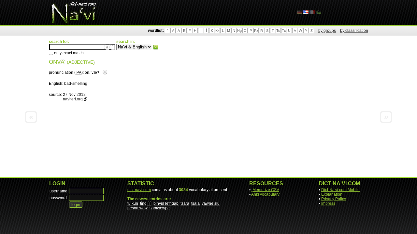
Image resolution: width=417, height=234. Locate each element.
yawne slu (211, 203)
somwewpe (160, 208)
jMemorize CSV (265, 190)
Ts (278, 30)
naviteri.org (73, 99)
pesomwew (137, 208)
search (155, 47)
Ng (239, 30)
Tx (284, 30)
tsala (195, 203)
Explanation (331, 194)
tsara (184, 203)
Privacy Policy (333, 199)
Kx (217, 30)
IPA (78, 72)
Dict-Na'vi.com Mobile (340, 190)
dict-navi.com (139, 190)
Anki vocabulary (265, 194)
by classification (354, 30)
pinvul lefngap (166, 203)
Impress (328, 203)
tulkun (132, 203)
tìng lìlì (145, 203)
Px (256, 30)
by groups (327, 30)
